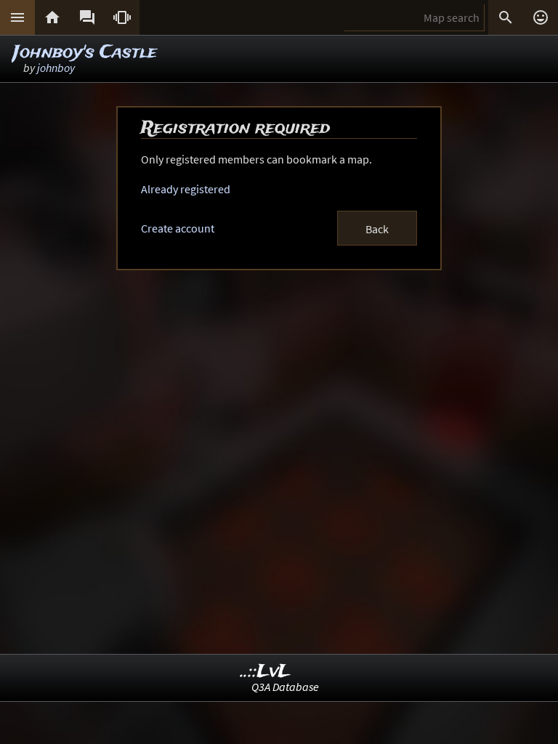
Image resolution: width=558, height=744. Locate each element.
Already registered (185, 189)
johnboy (56, 67)
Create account (177, 228)
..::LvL (265, 671)
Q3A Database (285, 686)
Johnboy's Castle (85, 52)
